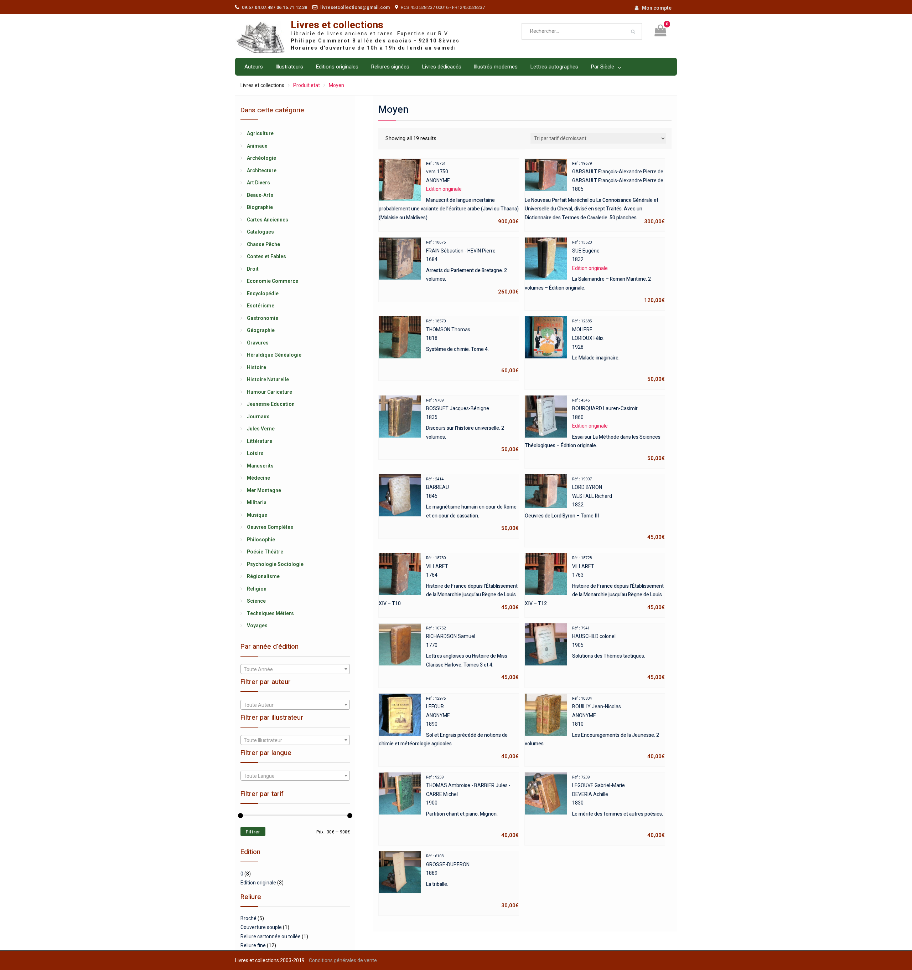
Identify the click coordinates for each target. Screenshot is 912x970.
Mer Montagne (264, 490)
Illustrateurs (289, 67)
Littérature (259, 441)
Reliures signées (390, 67)
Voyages (257, 625)
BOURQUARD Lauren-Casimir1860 (595, 429)
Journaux (258, 416)
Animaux (257, 146)
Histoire (256, 367)
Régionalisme (263, 576)
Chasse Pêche (263, 244)
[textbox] (295, 669)
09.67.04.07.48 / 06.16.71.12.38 (274, 7)
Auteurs (253, 67)
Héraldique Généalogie (274, 355)
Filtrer (253, 831)
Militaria (256, 502)
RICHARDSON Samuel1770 (472, 653)
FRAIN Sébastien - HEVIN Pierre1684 (472, 267)
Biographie (260, 207)
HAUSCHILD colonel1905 (618, 653)
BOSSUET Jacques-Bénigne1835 (472, 425)
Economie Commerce (272, 281)
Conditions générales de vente (343, 960)
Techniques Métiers (270, 613)
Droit (253, 269)
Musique (257, 515)
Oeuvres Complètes (270, 527)
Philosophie (261, 539)
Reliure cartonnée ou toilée (270, 936)
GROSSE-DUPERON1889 (472, 881)
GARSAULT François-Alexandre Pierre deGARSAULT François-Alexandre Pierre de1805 (595, 193)
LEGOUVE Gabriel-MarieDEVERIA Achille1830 (618, 806)
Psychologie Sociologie (275, 564)
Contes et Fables (266, 256)
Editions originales (337, 67)
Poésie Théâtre (265, 552)
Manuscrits (260, 466)
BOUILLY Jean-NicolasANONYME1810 (595, 728)
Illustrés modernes (496, 67)
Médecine (258, 478)
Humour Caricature (269, 392)
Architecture (261, 170)
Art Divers (258, 182)
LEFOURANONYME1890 (449, 728)
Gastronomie (262, 318)
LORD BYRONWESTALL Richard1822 (595, 508)
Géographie (261, 330)
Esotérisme (260, 305)
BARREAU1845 (472, 504)
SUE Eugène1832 (595, 271)
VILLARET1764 (449, 583)
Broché (248, 918)
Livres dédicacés (441, 67)
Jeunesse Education (271, 404)
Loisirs (255, 453)
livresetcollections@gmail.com (355, 7)
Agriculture (260, 133)
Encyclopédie (263, 293)
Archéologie (261, 158)
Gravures (258, 343)
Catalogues (260, 232)
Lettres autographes (554, 67)
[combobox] (295, 669)
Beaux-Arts (260, 195)
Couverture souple (261, 927)
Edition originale (258, 882)
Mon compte (657, 8)
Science (256, 601)
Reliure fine (253, 945)
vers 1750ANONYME (449, 193)
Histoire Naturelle (268, 379)
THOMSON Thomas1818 (472, 346)
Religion (256, 589)
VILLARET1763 (595, 583)
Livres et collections (337, 25)
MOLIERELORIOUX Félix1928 (618, 350)
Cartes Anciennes (267, 220)
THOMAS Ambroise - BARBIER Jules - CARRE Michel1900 (472, 806)
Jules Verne (261, 429)
